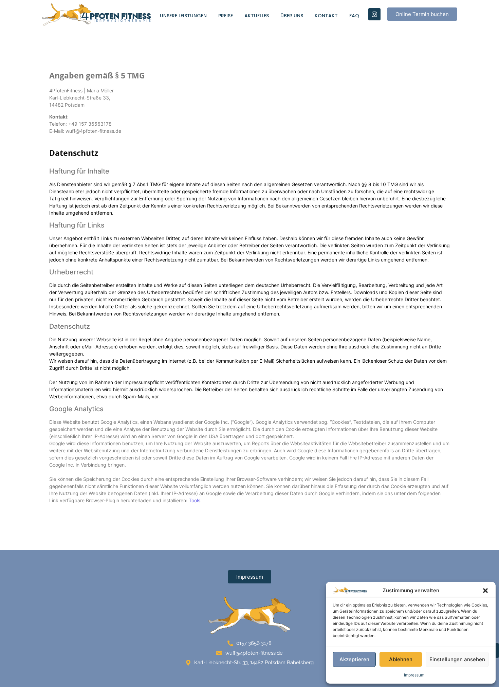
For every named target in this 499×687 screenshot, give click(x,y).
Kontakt (326, 15)
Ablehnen (400, 659)
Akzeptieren (354, 659)
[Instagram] (374, 14)
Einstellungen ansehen (457, 659)
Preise (225, 15)
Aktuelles (256, 15)
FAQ (354, 15)
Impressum (414, 674)
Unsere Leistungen (183, 15)
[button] (485, 590)
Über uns (291, 15)
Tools (194, 500)
